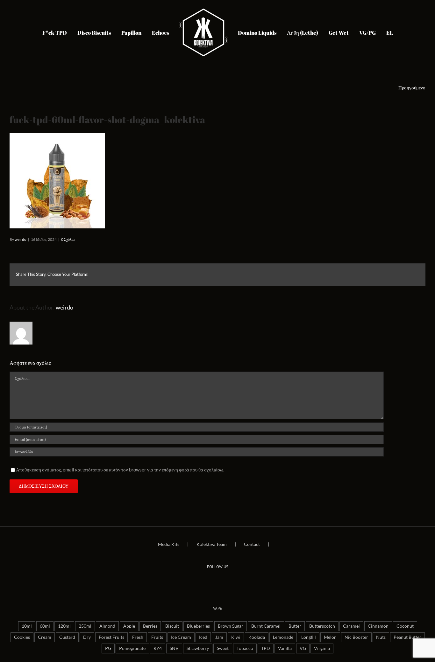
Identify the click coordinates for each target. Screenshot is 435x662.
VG (303, 648)
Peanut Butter (407, 637)
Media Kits (168, 544)
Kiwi (235, 637)
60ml (45, 626)
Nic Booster (356, 637)
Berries (150, 626)
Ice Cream (181, 637)
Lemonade (283, 637)
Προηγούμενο (411, 87)
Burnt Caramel (266, 626)
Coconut (405, 626)
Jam (219, 637)
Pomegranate (132, 648)
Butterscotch (322, 626)
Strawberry (198, 648)
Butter (295, 626)
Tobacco (245, 648)
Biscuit (172, 626)
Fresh (137, 637)
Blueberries (198, 626)
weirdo (20, 239)
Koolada (256, 637)
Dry (87, 637)
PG (108, 648)
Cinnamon (378, 626)
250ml (85, 626)
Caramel (351, 626)
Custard (67, 637)
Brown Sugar (230, 626)
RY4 (157, 648)
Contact (252, 544)
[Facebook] (208, 582)
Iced (203, 637)
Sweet (223, 648)
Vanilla (285, 648)
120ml (64, 626)
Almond (107, 626)
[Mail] (226, 582)
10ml (27, 626)
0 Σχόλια (68, 239)
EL (374, 32)
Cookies (22, 637)
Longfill (308, 637)
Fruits (157, 637)
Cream (44, 637)
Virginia (322, 648)
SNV (174, 648)
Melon (330, 637)
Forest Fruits (111, 637)
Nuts (381, 637)
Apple (129, 626)
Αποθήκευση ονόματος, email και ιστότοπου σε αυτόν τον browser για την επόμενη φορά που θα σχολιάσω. (120, 469)
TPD (265, 648)
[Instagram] (217, 582)
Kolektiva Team (211, 544)
